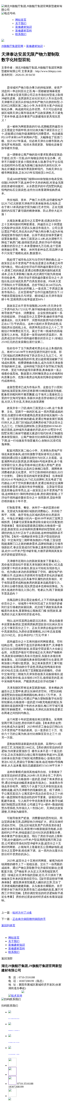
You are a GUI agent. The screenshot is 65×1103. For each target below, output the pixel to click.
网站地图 (15, 992)
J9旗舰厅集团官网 (12, 46)
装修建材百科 (23, 30)
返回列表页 (8, 925)
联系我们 (20, 34)
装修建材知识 (23, 26)
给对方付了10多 (22, 912)
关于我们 (20, 23)
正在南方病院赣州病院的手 (29, 919)
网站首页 (20, 19)
